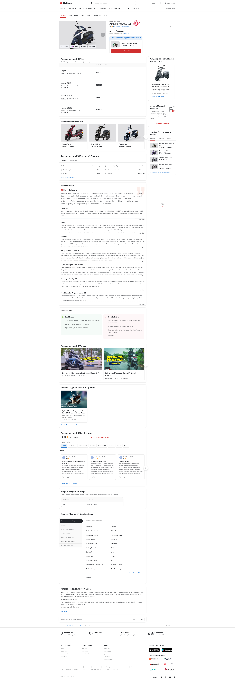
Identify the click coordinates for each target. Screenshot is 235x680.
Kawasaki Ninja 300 (104, 669)
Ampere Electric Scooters (163, 172)
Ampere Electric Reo (165, 151)
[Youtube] (170, 677)
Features (64, 236)
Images (76, 15)
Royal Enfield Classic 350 (72, 667)
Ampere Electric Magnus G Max (166, 144)
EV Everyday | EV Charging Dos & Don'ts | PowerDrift (80, 373)
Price (70, 15)
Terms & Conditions (65, 654)
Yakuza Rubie (66, 144)
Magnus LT (85, 594)
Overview (64, 208)
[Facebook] (161, 677)
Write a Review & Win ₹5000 (99, 437)
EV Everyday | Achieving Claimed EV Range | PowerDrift (120, 374)
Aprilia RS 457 (82, 669)
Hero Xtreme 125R (64, 669)
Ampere (63, 592)
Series (169, 138)
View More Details (126, 51)
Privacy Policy (64, 656)
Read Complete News (158, 96)
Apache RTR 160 (74, 669)
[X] (165, 677)
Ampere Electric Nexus (165, 157)
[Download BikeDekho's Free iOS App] (154, 650)
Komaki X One (95, 144)
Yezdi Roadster (125, 667)
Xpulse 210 (111, 667)
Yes (134, 619)
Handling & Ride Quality (69, 279)
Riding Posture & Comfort (70, 251)
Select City (170, 8)
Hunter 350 (62, 667)
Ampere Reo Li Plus (73, 594)
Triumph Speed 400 (135, 667)
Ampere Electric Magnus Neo (166, 165)
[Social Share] (175, 27)
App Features (73, 160)
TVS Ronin (104, 667)
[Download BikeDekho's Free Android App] (166, 650)
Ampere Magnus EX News (73, 425)
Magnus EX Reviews (71, 483)
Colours (89, 15)
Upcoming (161, 138)
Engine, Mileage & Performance (72, 265)
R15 (93, 667)
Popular (152, 138)
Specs (82, 15)
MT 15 (81, 667)
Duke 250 (96, 669)
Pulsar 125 (117, 667)
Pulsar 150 (90, 669)
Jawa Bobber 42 (114, 669)
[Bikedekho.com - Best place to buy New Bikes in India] (66, 3)
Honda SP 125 (87, 667)
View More (111, 335)
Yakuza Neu (123, 144)
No (141, 619)
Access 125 (98, 667)
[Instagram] (174, 677)
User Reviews (97, 15)
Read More (141, 219)
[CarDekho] (154, 659)
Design (63, 222)
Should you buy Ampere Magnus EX (73, 293)
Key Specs (63, 160)
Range (105, 15)
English (153, 3)
